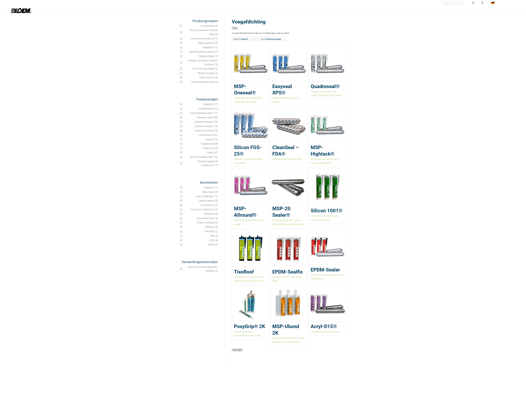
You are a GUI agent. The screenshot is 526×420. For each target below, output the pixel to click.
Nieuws (183, 391)
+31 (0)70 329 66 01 (233, 396)
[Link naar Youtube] (340, 415)
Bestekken (184, 388)
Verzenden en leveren (189, 394)
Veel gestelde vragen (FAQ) (192, 397)
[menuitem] (475, 2)
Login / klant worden (504, 2)
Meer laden (237, 350)
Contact (183, 385)
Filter (235, 28)
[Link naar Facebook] (344, 415)
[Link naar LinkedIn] (336, 415)
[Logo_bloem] (21, 10)
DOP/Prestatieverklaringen (192, 400)
